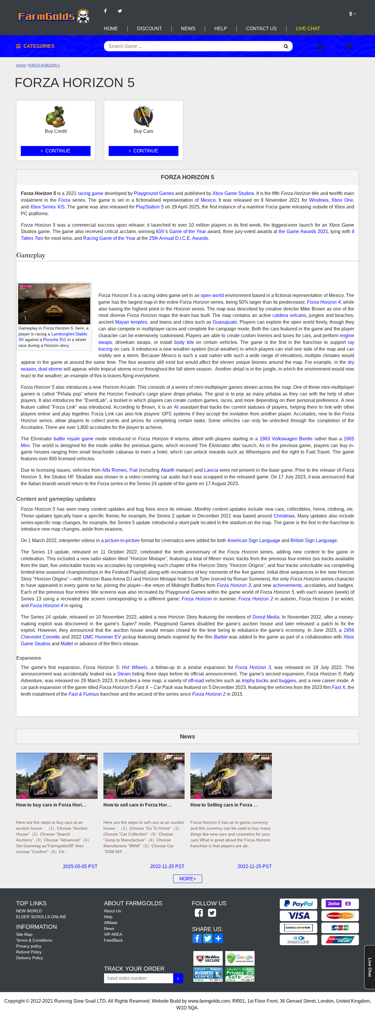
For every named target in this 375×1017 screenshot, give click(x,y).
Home (111, 28)
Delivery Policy (29, 957)
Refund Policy (29, 952)
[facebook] (198, 913)
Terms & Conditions (34, 940)
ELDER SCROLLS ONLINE (41, 916)
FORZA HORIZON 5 (44, 65)
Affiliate (110, 922)
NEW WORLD (29, 911)
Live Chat (308, 28)
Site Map (24, 934)
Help (220, 28)
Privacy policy (28, 946)
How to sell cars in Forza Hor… (137, 804)
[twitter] (212, 913)
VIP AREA (113, 934)
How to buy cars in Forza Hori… (51, 804)
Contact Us (261, 28)
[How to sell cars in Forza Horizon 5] (144, 776)
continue (57, 150)
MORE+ (187, 878)
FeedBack (113, 940)
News (188, 28)
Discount (149, 28)
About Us (112, 911)
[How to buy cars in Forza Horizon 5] (57, 776)
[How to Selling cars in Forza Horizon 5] (231, 776)
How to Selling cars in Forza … (224, 804)
